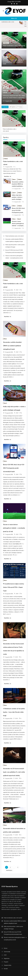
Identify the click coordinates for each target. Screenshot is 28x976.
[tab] (5, 107)
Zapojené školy (7, 965)
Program (6, 961)
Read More (6, 176)
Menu (13, 18)
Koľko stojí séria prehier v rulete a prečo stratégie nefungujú (17, 197)
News (5, 57)
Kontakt (6, 968)
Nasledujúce (9, 870)
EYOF (17, 290)
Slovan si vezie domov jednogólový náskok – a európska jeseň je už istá (18, 224)
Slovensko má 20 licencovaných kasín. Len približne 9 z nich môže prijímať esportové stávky (14, 772)
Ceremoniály (7, 951)
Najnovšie (6, 106)
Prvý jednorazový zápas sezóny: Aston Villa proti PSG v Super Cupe (13, 587)
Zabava (6, 43)
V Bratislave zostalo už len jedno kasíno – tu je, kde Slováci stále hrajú (14, 712)
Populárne (13, 106)
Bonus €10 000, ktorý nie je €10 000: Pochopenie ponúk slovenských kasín (18, 210)
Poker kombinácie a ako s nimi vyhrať (14, 46)
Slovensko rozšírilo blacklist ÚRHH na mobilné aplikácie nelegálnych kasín (13, 62)
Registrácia (6, 958)
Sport (14, 192)
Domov (5, 948)
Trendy (20, 106)
